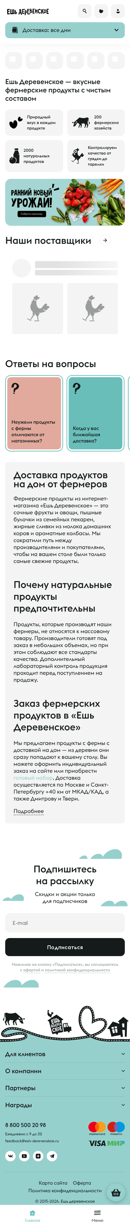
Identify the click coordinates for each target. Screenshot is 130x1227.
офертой (32, 970)
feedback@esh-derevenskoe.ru (32, 1141)
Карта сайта (53, 1183)
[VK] (10, 1156)
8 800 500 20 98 (25, 1125)
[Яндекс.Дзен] (38, 1156)
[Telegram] (52, 1156)
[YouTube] (24, 1156)
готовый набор (33, 778)
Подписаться (65, 947)
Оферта (82, 1183)
